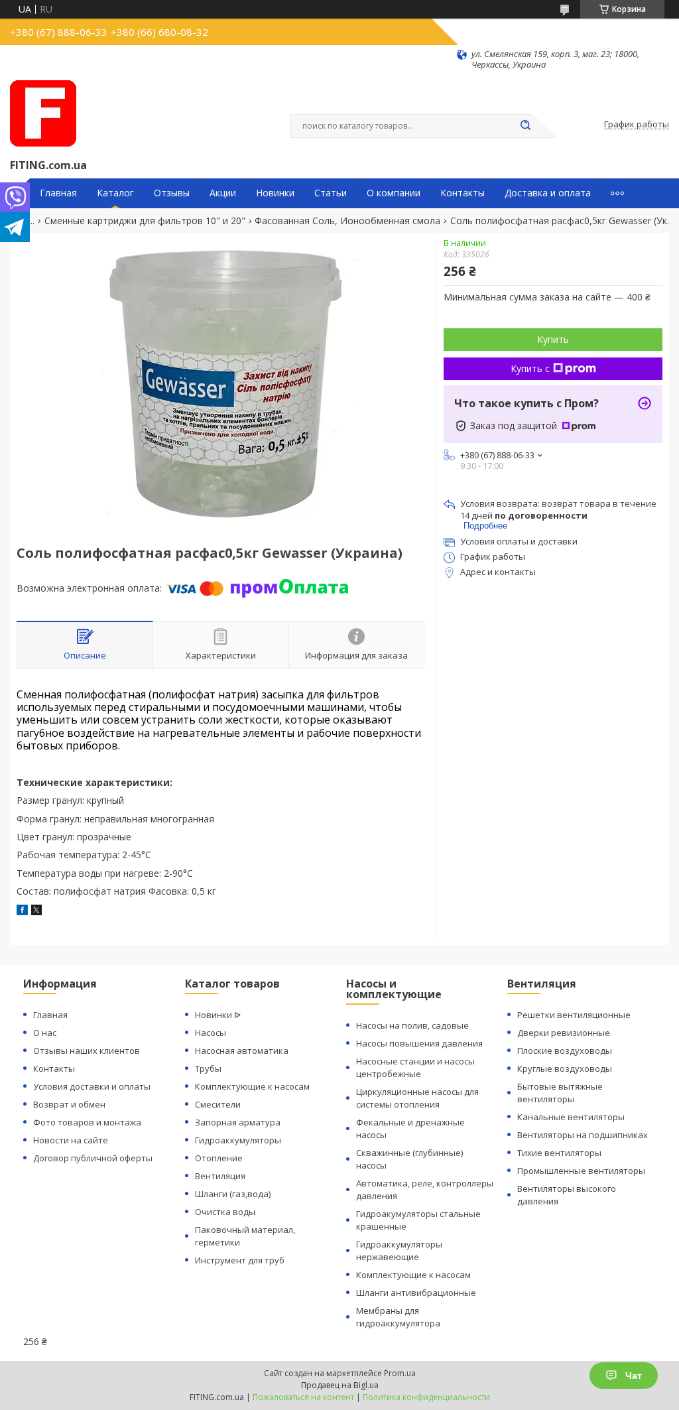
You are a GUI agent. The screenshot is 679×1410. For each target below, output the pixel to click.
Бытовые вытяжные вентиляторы (560, 1092)
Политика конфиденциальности (426, 1397)
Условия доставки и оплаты (92, 1086)
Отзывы (172, 193)
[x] (36, 911)
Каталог (115, 193)
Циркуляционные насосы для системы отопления (417, 1098)
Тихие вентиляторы (559, 1153)
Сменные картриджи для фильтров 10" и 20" (144, 221)
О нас (44, 1033)
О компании (393, 193)
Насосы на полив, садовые (412, 1025)
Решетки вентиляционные (574, 1015)
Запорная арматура (237, 1122)
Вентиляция (220, 1176)
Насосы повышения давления (419, 1043)
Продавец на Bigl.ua (340, 1385)
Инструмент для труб (239, 1260)
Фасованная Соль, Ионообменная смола (347, 221)
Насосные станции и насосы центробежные (415, 1067)
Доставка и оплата (548, 193)
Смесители (218, 1104)
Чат (633, 1375)
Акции (223, 193)
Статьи (330, 193)
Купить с (530, 368)
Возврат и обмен (69, 1104)
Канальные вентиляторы (571, 1117)
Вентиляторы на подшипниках (582, 1135)
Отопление (219, 1158)
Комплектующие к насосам (252, 1086)
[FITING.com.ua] (43, 113)
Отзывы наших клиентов (86, 1051)
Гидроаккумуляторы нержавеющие (399, 1250)
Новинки (275, 193)
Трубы (208, 1068)
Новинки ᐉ (218, 1015)
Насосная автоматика (241, 1051)
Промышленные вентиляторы (581, 1171)
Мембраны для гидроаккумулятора (398, 1317)
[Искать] (525, 126)
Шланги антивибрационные (416, 1293)
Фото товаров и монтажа (87, 1122)
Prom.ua (400, 1373)
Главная (58, 193)
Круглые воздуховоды (564, 1068)
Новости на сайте (70, 1140)
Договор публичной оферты (93, 1158)
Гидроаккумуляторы (238, 1140)
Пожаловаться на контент (303, 1397)
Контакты (462, 193)
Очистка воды (225, 1212)
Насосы (210, 1033)
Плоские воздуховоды (564, 1051)
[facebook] (22, 911)
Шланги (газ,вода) (233, 1194)
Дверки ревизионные (563, 1033)
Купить (553, 339)
